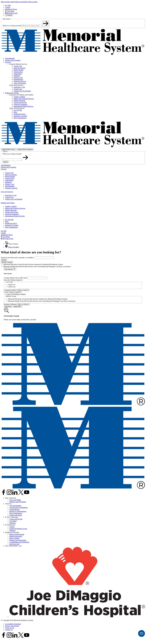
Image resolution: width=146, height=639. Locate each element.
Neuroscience (9, 178)
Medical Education (15, 536)
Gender (6, 292)
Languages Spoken (10, 290)
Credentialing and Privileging (19, 542)
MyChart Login (12, 13)
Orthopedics (9, 180)
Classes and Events (11, 212)
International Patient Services (15, 216)
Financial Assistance (12, 214)
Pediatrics (8, 182)
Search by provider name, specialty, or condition (17, 257)
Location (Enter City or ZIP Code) (15, 278)
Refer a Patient (14, 538)
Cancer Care (9, 173)
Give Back (10, 11)
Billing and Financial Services (15, 208)
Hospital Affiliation (10, 304)
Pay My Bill (9, 220)
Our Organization (15, 506)
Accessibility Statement (13, 624)
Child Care (11, 287)
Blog (6, 221)
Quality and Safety (15, 515)
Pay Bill (8, 5)
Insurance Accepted (11, 225)
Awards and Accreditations (18, 507)
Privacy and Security (12, 626)
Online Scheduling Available (16, 294)
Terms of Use (9, 628)
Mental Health (10, 176)
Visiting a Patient (11, 206)
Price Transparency (11, 227)
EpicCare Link (14, 544)
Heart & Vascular (11, 175)
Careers (7, 7)
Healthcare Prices (11, 9)
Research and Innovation (17, 540)
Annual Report (14, 509)
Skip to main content (8, 2)
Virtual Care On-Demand (13, 199)
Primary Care (9, 184)
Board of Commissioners (17, 511)
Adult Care (11, 285)
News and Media (15, 500)
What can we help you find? (12, 26)
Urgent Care (9, 197)
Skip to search (32, 2)
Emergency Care (10, 195)
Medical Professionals (16, 534)
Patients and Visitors (12, 93)
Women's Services (11, 188)
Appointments (10, 58)
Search (5, 162)
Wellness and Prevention (17, 502)
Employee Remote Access (18, 529)
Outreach (12, 523)
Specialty (7, 280)
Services (8, 62)
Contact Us (9, 630)
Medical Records (11, 210)
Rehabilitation (10, 186)
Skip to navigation (21, 2)
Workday (12, 530)
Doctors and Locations (12, 60)
